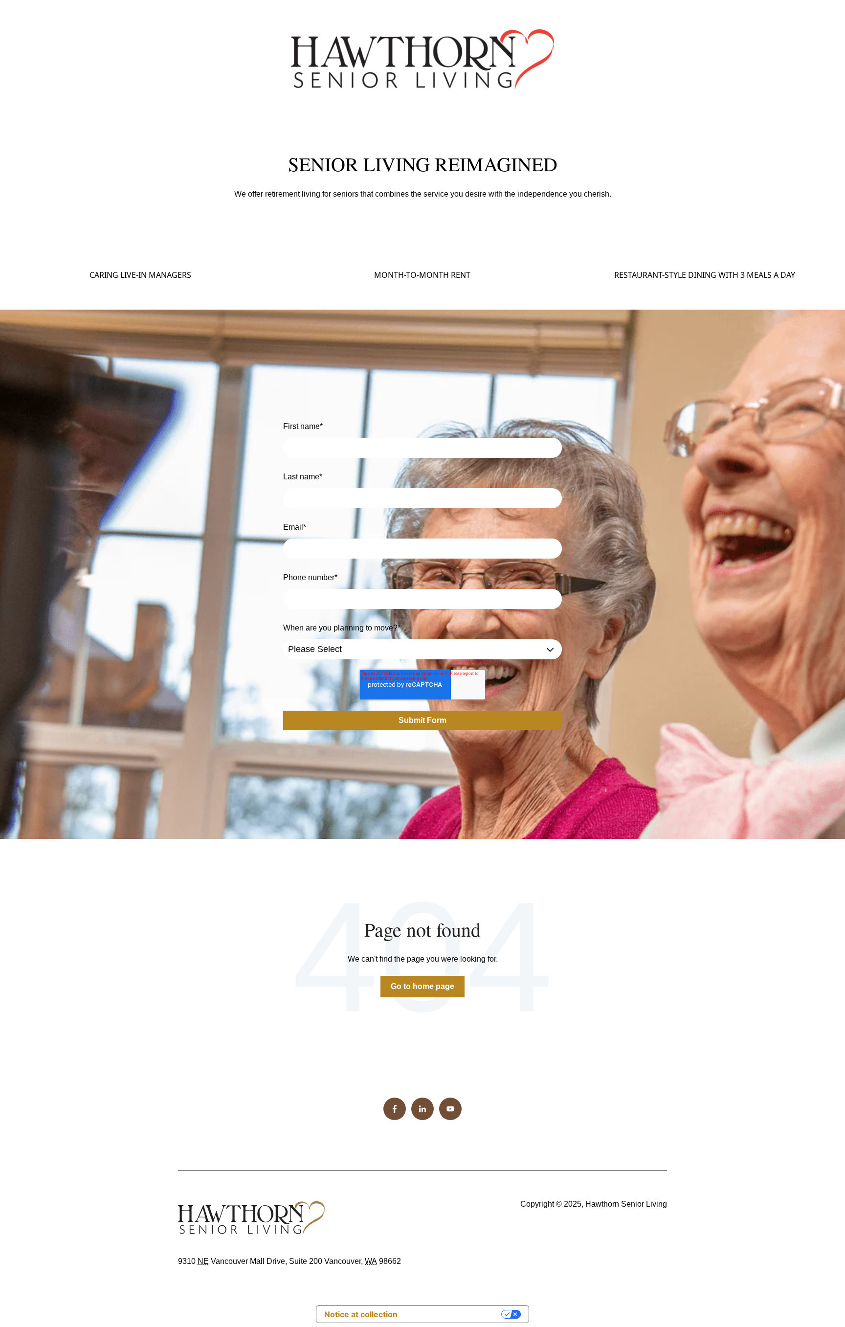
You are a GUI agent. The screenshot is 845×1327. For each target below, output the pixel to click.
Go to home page (422, 986)
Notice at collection (361, 1314)
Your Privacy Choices (454, 1314)
